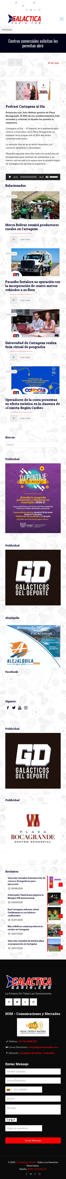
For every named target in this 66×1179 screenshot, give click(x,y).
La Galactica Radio (25, 1162)
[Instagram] (39, 10)
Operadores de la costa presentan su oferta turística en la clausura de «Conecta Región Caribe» (32, 404)
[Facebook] (27, 10)
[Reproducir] (10, 177)
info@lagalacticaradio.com (34, 6)
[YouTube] (35, 10)
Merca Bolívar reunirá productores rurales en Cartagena (32, 227)
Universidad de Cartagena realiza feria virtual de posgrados (31, 345)
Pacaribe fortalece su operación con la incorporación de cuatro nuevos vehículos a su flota (32, 286)
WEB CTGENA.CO (37, 1169)
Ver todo (55, 63)
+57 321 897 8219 (24, 2)
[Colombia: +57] (9, 1089)
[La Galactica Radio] (33, 19)
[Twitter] (31, 10)
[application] (33, 177)
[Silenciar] (47, 177)
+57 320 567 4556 (43, 2)
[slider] (54, 177)
